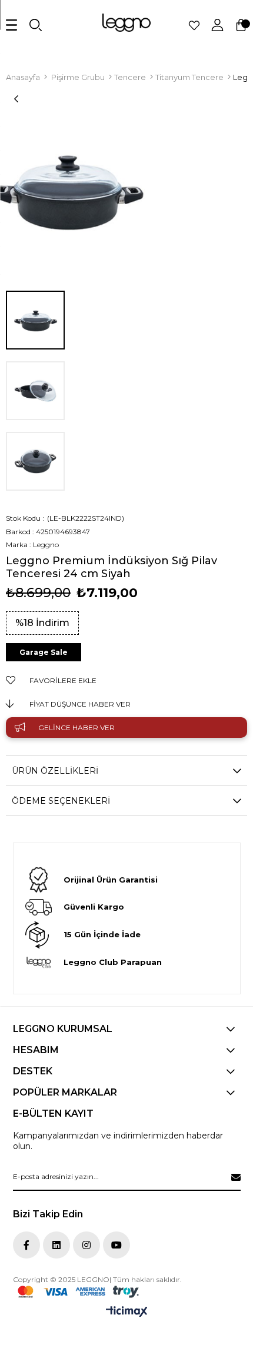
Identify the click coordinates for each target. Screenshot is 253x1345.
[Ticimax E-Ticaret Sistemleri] (127, 1312)
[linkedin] (56, 1245)
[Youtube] (116, 1245)
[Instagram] (86, 1245)
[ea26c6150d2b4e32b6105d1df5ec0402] (78, 1291)
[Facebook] (26, 1245)
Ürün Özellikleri (55, 770)
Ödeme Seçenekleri (61, 800)
